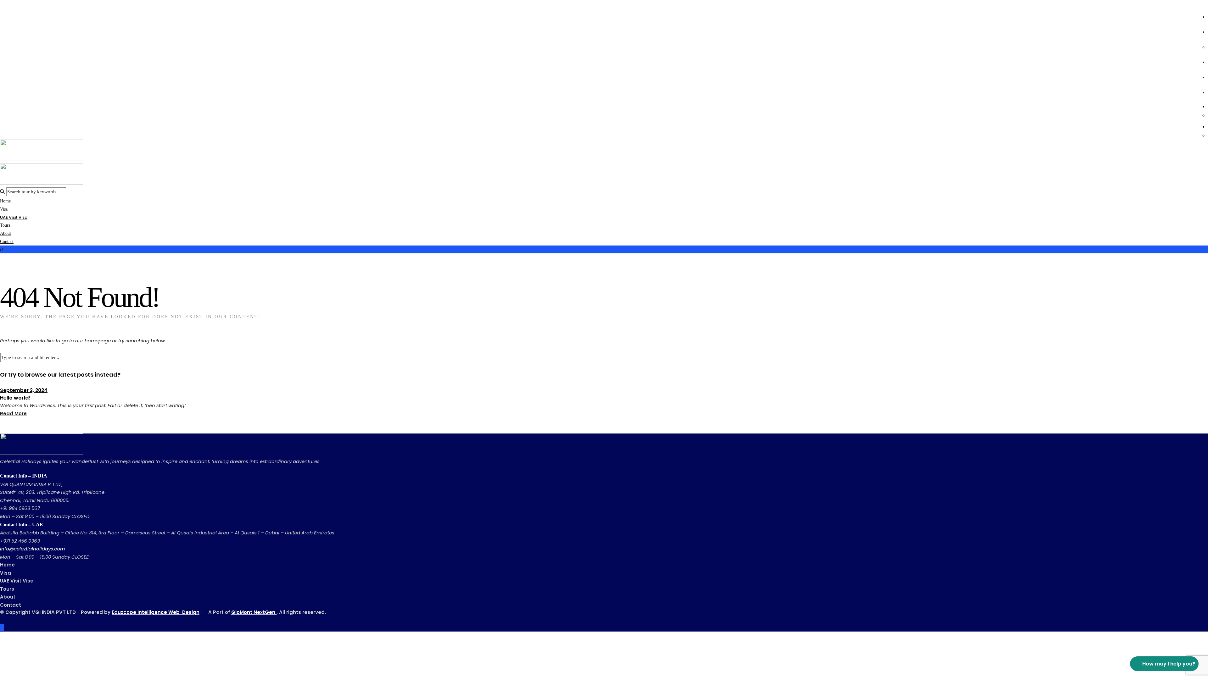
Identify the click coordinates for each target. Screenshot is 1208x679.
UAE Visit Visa (13, 217)
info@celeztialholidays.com (32, 548)
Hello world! (15, 397)
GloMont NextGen (254, 612)
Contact (7, 241)
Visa (5, 573)
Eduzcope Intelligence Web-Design (155, 612)
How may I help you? (1168, 663)
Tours (7, 589)
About (7, 596)
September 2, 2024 (24, 390)
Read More (13, 413)
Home (7, 564)
